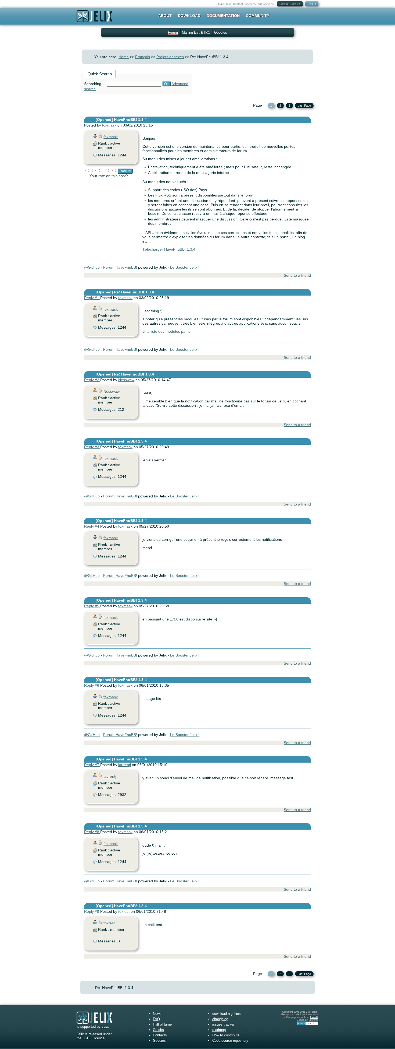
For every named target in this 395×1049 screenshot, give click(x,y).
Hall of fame (162, 1024)
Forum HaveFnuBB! (120, 267)
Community (257, 15)
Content (238, 3)
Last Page (304, 105)
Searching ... (95, 84)
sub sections (266, 3)
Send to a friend (297, 275)
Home (124, 57)
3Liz (105, 1027)
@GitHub (92, 267)
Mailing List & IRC (196, 32)
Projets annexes (170, 57)
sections (250, 3)
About (165, 15)
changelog (220, 1019)
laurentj (124, 765)
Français (142, 57)
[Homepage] (94, 19)
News (157, 1014)
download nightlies (226, 1014)
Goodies (220, 32)
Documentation (223, 15)
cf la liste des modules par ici (166, 331)
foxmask (109, 125)
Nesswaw (126, 380)
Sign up (295, 3)
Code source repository (230, 1041)
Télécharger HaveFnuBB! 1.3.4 (168, 249)
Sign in (283, 3)
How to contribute (225, 1035)
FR (314, 3)
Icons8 (314, 1017)
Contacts (160, 1035)
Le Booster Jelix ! (184, 267)
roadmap (219, 1030)
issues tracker (223, 1024)
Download (189, 15)
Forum (173, 32)
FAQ (156, 1019)
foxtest (124, 911)
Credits (158, 1030)
